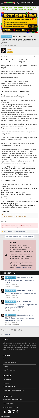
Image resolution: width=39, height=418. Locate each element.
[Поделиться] (34, 57)
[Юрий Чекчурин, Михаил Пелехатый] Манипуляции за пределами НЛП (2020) (21, 304)
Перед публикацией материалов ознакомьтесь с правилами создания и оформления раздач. (19, 9)
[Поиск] (37, 2)
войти (10, 227)
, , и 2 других (15, 231)
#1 (37, 56)
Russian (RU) (6, 416)
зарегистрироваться (23, 227)
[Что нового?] (33, 2)
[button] (1, 3)
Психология (13, 284)
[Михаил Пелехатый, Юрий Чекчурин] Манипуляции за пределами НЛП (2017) (19, 317)
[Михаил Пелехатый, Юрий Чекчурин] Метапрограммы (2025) (19, 280)
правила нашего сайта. (23, 267)
